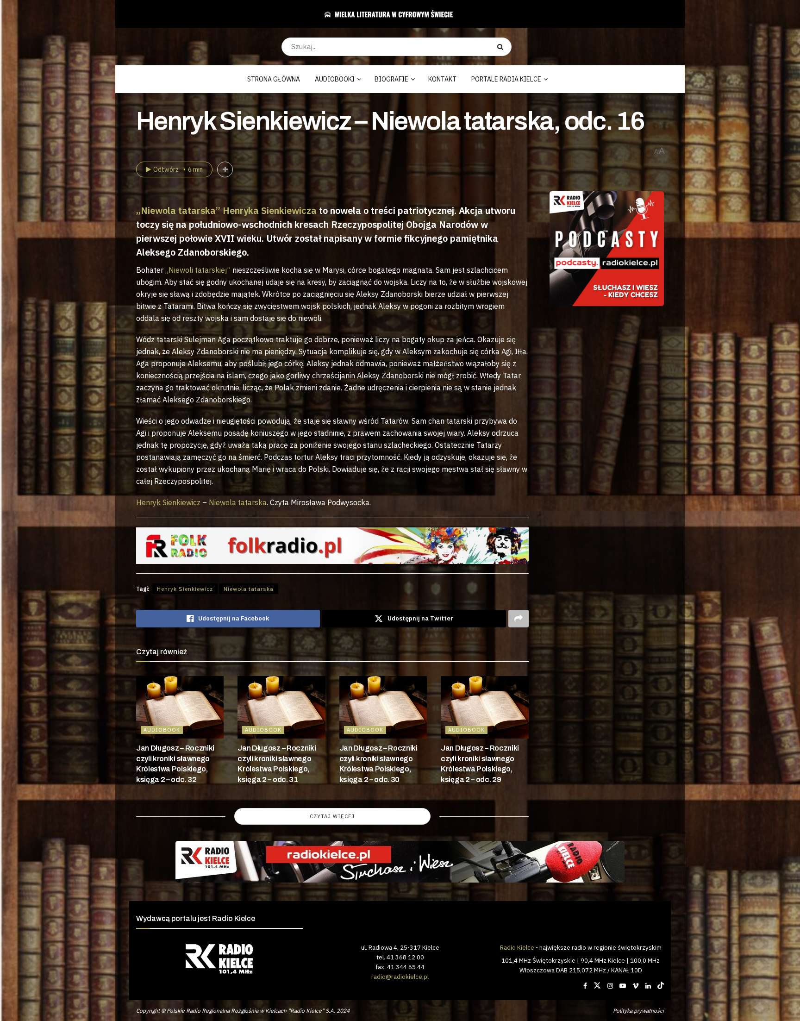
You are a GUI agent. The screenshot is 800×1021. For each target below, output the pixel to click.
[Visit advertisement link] (607, 248)
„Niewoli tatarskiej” (198, 270)
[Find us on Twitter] (597, 986)
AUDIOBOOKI (335, 79)
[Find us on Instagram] (610, 986)
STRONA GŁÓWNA (273, 79)
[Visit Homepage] (396, 14)
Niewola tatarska (238, 502)
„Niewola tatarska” (178, 210)
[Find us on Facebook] (585, 986)
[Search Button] (502, 47)
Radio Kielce (517, 947)
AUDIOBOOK (162, 730)
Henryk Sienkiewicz (168, 502)
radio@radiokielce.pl (400, 976)
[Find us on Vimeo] (635, 986)
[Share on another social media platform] (518, 618)
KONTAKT (442, 79)
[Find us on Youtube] (622, 986)
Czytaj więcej (332, 816)
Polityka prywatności (638, 1010)
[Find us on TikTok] (660, 986)
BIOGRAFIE (391, 79)
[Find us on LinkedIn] (648, 986)
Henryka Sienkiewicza (270, 210)
